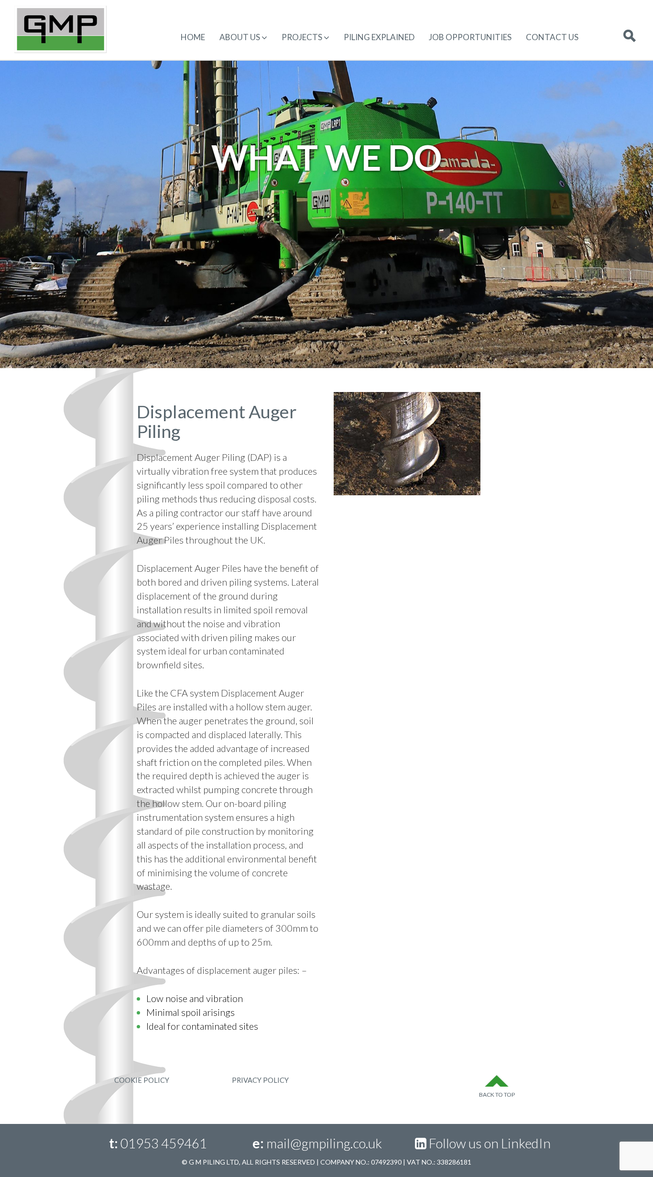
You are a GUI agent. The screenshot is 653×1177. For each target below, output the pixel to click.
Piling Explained (379, 37)
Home (193, 37)
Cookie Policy (141, 1080)
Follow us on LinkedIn (490, 1143)
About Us (239, 37)
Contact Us (552, 37)
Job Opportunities (470, 37)
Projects (302, 37)
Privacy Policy (260, 1080)
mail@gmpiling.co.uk (324, 1143)
